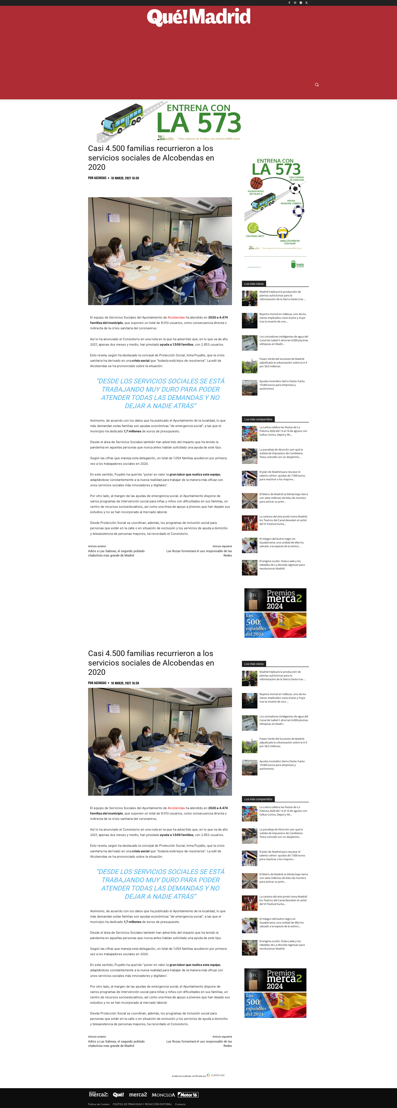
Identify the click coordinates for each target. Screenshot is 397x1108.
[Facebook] (289, 3)
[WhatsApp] (121, 187)
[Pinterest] (111, 187)
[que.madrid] (198, 18)
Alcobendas (176, 317)
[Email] (149, 187)
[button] (317, 84)
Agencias (100, 177)
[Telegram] (300, 3)
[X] (306, 3)
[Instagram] (295, 3)
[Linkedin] (140, 187)
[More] (159, 187)
